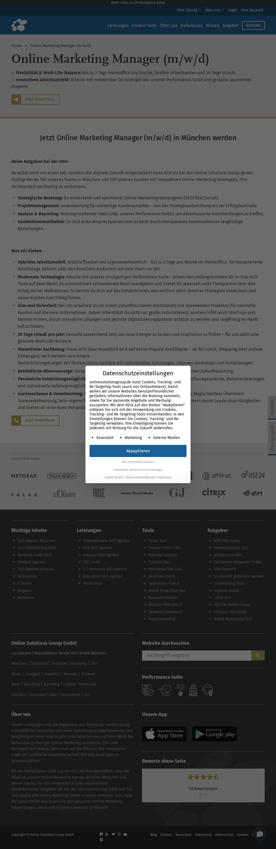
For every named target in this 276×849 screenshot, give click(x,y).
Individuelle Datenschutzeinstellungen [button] (138, 470)
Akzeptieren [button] (138, 451)
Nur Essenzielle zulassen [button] (138, 462)
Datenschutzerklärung (140, 477)
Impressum (164, 477)
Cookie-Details (114, 477)
